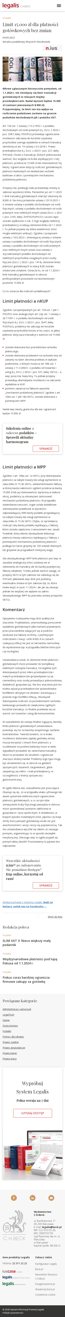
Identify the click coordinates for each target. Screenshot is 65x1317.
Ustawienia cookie (45, 1294)
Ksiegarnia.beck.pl (45, 1284)
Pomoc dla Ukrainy (13, 1036)
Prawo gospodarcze (14, 1047)
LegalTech (8, 1014)
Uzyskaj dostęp (32, 1113)
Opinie (6, 1020)
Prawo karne (10, 1053)
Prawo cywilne (11, 1042)
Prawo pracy (10, 1058)
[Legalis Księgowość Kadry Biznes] (16, 1277)
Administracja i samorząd (17, 1009)
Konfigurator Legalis (46, 1263)
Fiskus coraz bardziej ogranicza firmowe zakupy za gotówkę (26, 979)
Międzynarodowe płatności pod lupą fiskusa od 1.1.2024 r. (30, 961)
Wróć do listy (55, 916)
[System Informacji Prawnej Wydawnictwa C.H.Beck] (16, 6)
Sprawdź (45, 449)
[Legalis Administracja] (14, 1283)
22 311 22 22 (19, 1263)
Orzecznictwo (10, 1025)
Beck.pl (39, 1269)
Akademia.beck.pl (45, 1289)
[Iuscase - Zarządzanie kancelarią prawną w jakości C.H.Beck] (13, 1271)
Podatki (7, 18)
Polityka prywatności (13, 1312)
